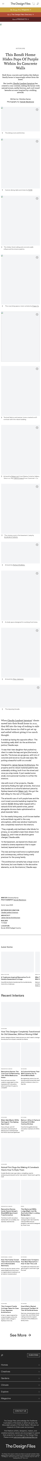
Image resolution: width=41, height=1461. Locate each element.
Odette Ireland (19, 478)
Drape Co (35, 306)
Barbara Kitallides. (19, 565)
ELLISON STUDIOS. (11, 537)
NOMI (30, 190)
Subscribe (33, 1355)
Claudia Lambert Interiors (24, 83)
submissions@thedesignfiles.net (25, 1437)
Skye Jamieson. (18, 679)
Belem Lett (15, 476)
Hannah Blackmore (27, 102)
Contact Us (20, 1411)
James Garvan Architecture (10, 918)
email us (3, 1455)
